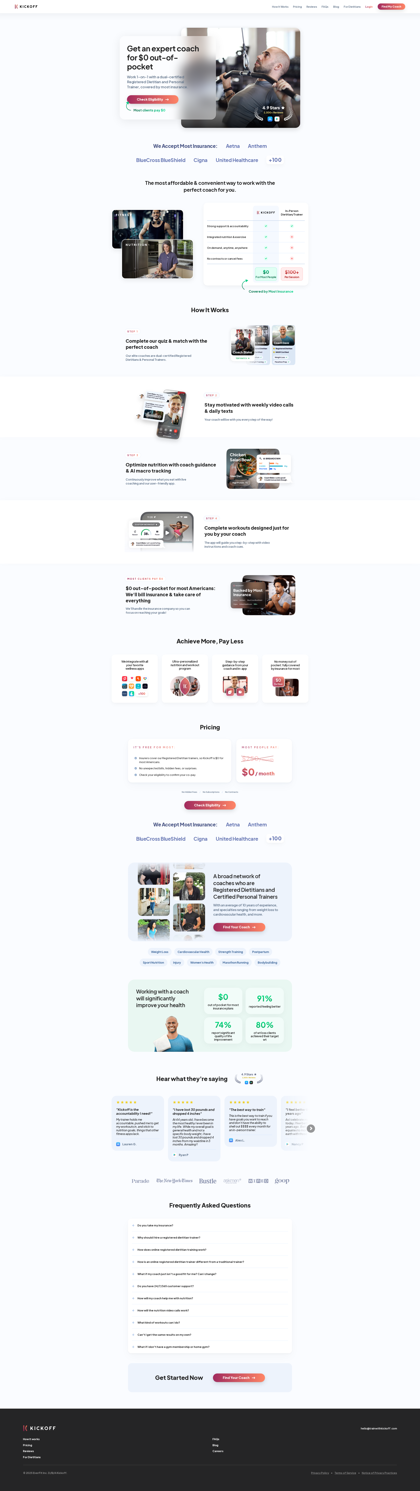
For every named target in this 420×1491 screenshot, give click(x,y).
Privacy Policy (320, 1472)
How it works (31, 1439)
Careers (217, 1451)
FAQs (325, 6)
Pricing (297, 6)
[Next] (311, 1128)
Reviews (311, 6)
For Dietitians (352, 6)
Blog (336, 6)
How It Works (280, 6)
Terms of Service (345, 1472)
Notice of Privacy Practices (379, 1472)
